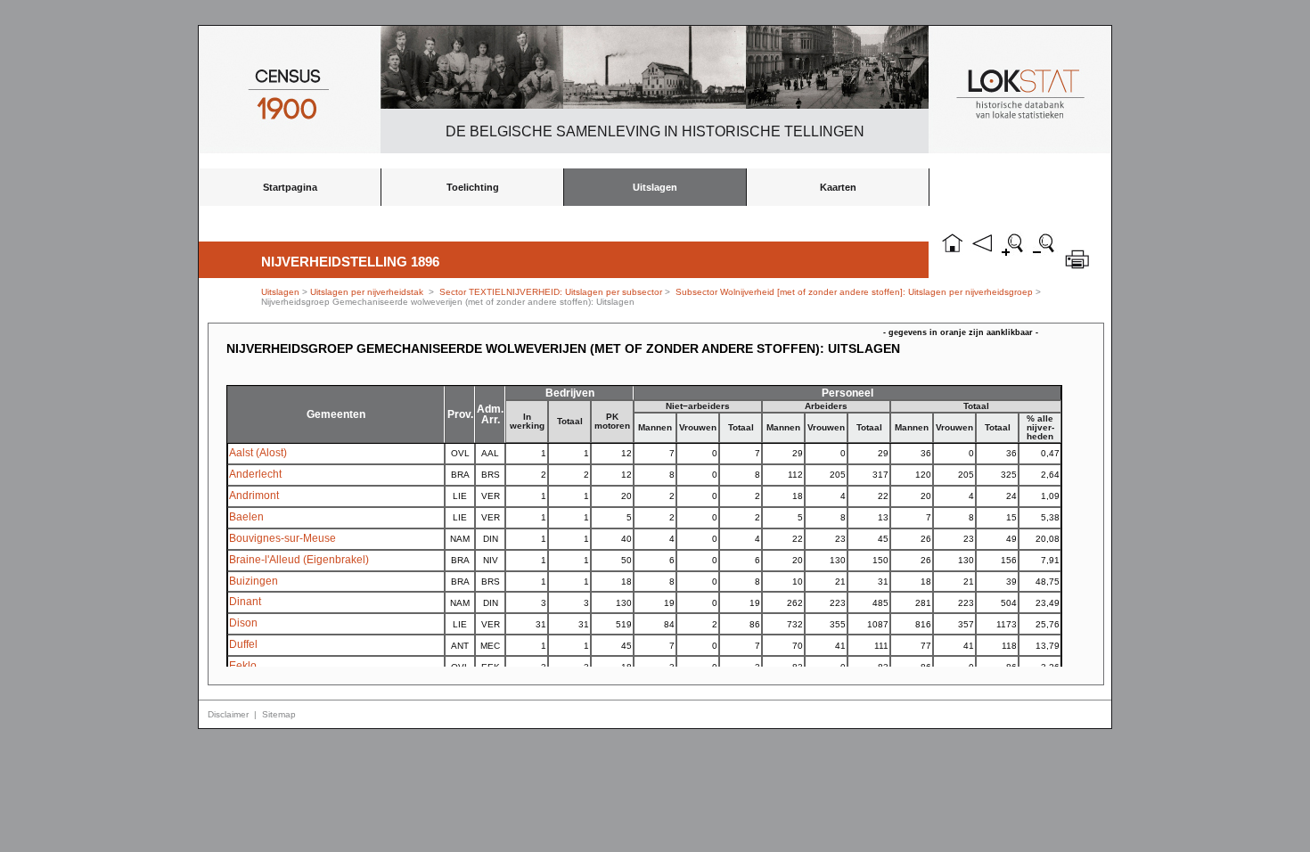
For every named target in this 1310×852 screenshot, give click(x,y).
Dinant (245, 601)
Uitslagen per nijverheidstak (366, 292)
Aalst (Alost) (258, 452)
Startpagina (290, 187)
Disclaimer (228, 714)
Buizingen (253, 581)
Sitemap (279, 714)
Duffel (243, 644)
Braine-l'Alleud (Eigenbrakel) (299, 559)
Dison (243, 623)
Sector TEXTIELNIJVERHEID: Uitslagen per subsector (550, 292)
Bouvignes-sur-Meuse (282, 538)
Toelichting (472, 187)
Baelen (246, 517)
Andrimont (254, 495)
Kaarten (838, 187)
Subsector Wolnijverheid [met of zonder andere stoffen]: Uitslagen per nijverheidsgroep (854, 292)
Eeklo (243, 665)
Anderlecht (255, 474)
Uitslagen (655, 187)
